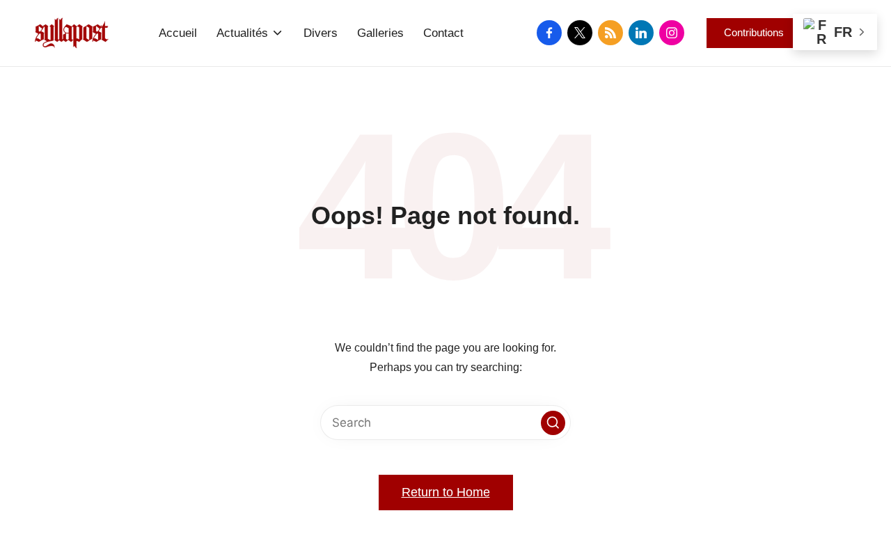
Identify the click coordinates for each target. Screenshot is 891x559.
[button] (754, 32)
